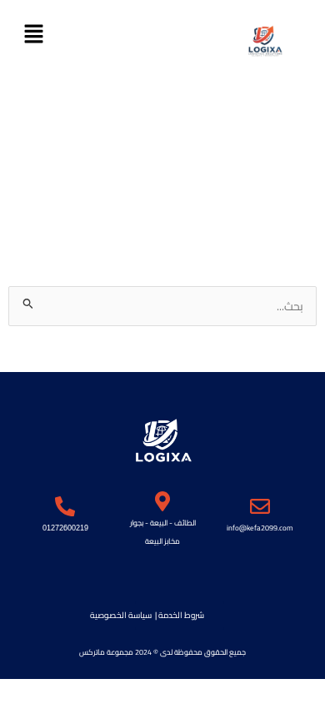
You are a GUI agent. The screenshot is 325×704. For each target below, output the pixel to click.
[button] (33, 35)
